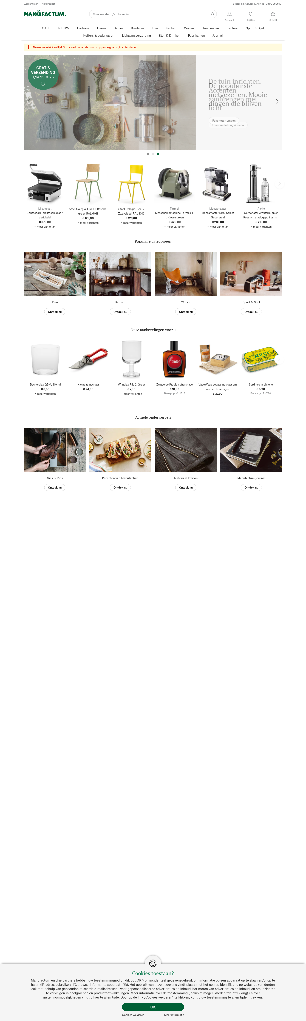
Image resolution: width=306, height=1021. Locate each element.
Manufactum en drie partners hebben (59, 980)
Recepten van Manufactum (120, 478)
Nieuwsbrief (48, 3)
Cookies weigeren (133, 1014)
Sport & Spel (251, 302)
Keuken (120, 302)
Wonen (186, 302)
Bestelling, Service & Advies (257, 3)
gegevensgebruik (180, 980)
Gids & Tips (55, 478)
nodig (118, 980)
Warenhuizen (31, 3)
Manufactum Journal (251, 478)
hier (96, 997)
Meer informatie (174, 1014)
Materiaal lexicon (186, 478)
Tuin (55, 302)
